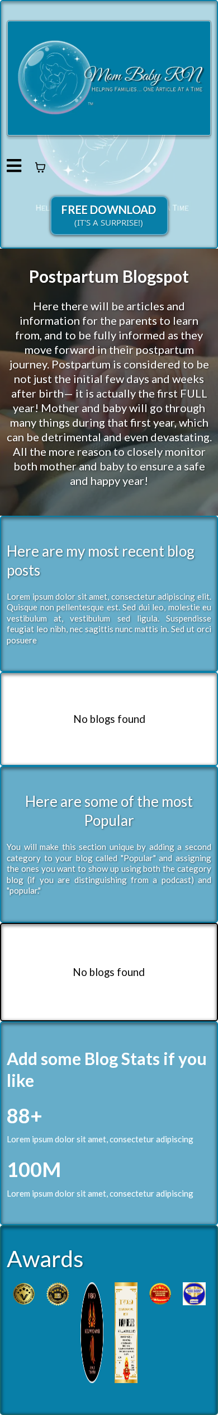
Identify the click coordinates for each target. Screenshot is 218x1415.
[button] (14, 167)
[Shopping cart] (40, 167)
